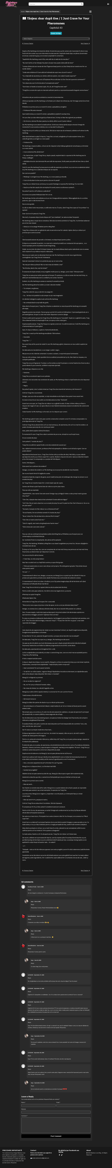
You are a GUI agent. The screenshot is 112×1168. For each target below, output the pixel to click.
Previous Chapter (28, 43)
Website (23, 1109)
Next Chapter (84, 43)
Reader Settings (56, 33)
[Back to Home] (106, 1164)
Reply (29, 890)
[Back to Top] (109, 1164)
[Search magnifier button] (82, 4)
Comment (24, 1116)
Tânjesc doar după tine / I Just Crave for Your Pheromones (42, 11)
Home (22, 11)
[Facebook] (59, 1155)
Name (23, 1102)
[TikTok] (61, 1155)
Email (58, 1102)
